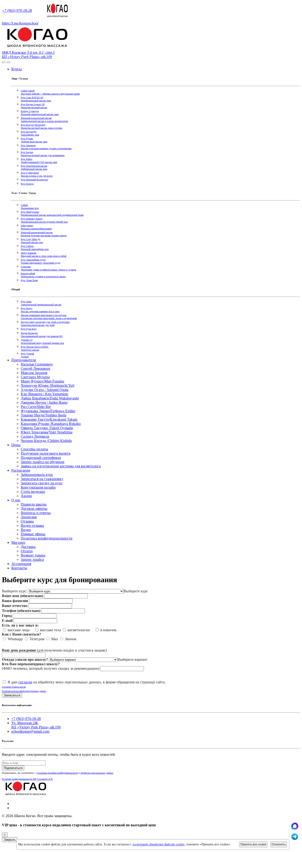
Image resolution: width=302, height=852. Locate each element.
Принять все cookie (253, 844)
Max (54, 639)
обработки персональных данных (96, 773)
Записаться (12, 695)
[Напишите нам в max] (294, 829)
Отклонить (279, 844)
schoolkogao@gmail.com (30, 731)
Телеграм (36, 639)
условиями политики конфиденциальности (57, 773)
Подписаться (13, 768)
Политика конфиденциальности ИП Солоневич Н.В (27, 779)
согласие (25, 682)
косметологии (80, 630)
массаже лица (20, 630)
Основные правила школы (14, 687)
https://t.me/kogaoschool (20, 23)
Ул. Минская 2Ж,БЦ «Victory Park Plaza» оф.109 (36, 725)
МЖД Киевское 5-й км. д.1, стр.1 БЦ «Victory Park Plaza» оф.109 (28, 54)
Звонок (70, 639)
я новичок (108, 630)
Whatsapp (15, 639)
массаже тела (50, 630)
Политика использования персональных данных (24, 691)
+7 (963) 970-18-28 (17, 10)
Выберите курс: (14, 591)
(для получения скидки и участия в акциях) (54, 650)
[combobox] (136, 591)
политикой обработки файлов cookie (159, 844)
